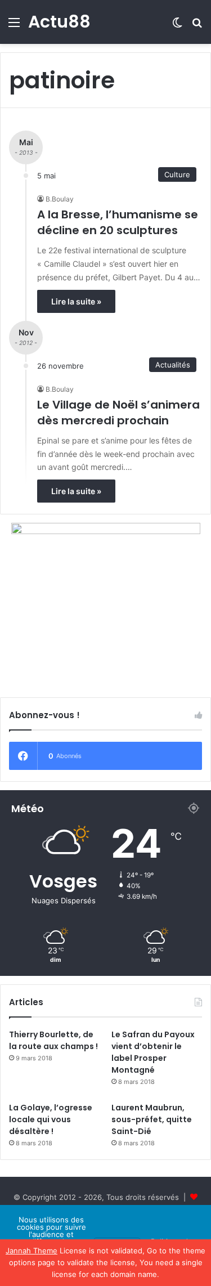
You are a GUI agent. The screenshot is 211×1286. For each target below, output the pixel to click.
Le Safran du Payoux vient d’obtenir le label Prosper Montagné (153, 1052)
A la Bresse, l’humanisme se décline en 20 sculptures (117, 222)
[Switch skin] (177, 26)
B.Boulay (60, 199)
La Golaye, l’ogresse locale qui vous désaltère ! (50, 1119)
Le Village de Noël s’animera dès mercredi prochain (118, 412)
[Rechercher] (197, 26)
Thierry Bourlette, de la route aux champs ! (53, 1040)
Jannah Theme (31, 1250)
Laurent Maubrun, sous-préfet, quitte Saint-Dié (151, 1119)
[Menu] (14, 26)
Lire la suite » (76, 301)
